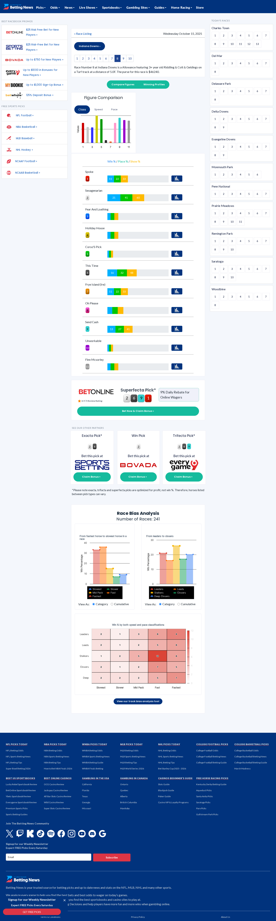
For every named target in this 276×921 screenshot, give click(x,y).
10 (130, 58)
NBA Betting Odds (53, 750)
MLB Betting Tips (128, 762)
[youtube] (82, 833)
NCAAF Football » (26, 161)
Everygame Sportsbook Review (21, 802)
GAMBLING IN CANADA (134, 778)
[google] (102, 833)
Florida (85, 790)
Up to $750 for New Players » (44, 59)
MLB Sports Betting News (133, 756)
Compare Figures (123, 84)
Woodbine (218, 289)
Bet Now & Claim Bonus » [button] (138, 411)
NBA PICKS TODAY (55, 744)
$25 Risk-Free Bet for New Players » (42, 47)
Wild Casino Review (54, 802)
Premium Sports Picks (17, 808)
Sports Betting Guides (17, 814)
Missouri (86, 808)
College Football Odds (207, 750)
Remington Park (222, 233)
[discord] (92, 833)
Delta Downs (220, 111)
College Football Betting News (211, 756)
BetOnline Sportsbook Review (21, 790)
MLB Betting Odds (129, 750)
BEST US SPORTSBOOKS (20, 778)
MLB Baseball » (24, 138)
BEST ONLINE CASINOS (58, 778)
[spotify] (51, 833)
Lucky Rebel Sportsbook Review (21, 784)
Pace (114, 109)
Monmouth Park (222, 167)
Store (200, 7)
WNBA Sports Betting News (96, 756)
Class (82, 109)
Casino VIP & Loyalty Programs (173, 802)
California (87, 784)
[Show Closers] (179, 592)
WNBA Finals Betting (92, 768)
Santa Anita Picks (204, 796)
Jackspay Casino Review (56, 790)
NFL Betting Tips (14, 762)
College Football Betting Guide (211, 762)
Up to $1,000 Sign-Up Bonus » (44, 85)
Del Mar (217, 55)
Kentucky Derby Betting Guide (211, 784)
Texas (85, 796)
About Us (225, 917)
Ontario (124, 784)
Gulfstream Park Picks (207, 814)
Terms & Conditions (50, 917)
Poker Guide (164, 796)
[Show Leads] (178, 589)
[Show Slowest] (95, 589)
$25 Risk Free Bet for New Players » (42, 32)
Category (102, 604)
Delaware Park (221, 83)
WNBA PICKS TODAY (94, 744)
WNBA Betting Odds (92, 750)
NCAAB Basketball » (27, 173)
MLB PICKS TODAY (131, 744)
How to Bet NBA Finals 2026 (58, 768)
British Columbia (128, 802)
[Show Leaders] (157, 589)
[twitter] (9, 833)
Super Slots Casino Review (57, 808)
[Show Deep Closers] (160, 596)
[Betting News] (18, 6)
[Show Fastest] (95, 596)
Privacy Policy (138, 917)
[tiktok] (40, 833)
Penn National (221, 186)
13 (257, 43)
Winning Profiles (154, 84)
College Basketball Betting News (250, 756)
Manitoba (125, 808)
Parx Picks (201, 808)
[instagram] (71, 833)
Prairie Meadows (223, 205)
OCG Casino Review (54, 784)
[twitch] (20, 833)
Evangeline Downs (224, 139)
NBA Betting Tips (52, 762)
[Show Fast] (111, 592)
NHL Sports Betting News (170, 756)
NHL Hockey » (24, 150)
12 (248, 43)
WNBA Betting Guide (92, 762)
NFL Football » (24, 115)
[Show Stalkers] (157, 592)
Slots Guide (164, 784)
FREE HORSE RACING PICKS (212, 778)
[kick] (30, 833)
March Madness (242, 768)
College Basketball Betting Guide (250, 762)
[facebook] (61, 833)
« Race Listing (83, 33)
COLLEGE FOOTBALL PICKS (212, 744)
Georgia (86, 802)
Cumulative (121, 604)
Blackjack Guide (166, 790)
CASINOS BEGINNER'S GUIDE (175, 778)
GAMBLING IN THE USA (95, 778)
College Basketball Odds (246, 750)
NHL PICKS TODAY (169, 744)
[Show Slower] (112, 589)
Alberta (123, 796)
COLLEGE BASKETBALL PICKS (251, 744)
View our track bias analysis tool (138, 701)
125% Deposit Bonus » (39, 95)
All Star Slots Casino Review (57, 796)
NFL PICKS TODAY (16, 744)
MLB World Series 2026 (132, 768)
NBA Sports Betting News (56, 756)
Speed (98, 109)
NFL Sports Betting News (18, 756)
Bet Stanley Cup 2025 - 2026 (172, 768)
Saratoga (217, 261)
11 (240, 43)
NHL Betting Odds (167, 750)
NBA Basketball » (26, 127)
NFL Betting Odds (15, 750)
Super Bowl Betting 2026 (18, 768)
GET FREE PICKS (32, 911)
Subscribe (112, 857)
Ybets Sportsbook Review (18, 796)
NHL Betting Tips (166, 762)
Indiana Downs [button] (89, 46)
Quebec (124, 790)
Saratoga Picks (203, 802)
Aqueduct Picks (204, 790)
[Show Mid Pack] (96, 592)
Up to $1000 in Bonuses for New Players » (40, 72)
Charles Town (220, 28)
